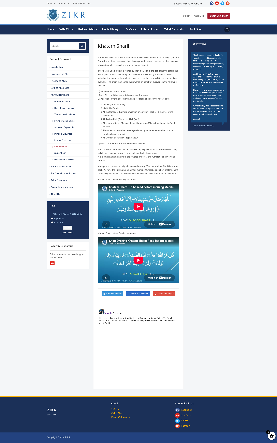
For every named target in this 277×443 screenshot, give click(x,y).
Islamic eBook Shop (82, 3)
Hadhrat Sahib (86, 30)
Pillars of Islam (150, 30)
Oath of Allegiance (60, 88)
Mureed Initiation (62, 101)
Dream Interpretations (62, 187)
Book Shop (195, 30)
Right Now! (59, 219)
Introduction (57, 67)
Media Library (110, 30)
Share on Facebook (139, 294)
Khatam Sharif (61, 147)
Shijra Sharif (60, 153)
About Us (51, 3)
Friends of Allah (59, 81)
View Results (68, 233)
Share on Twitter (114, 294)
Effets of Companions (64, 121)
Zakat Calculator (219, 15)
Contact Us (64, 3)
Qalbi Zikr (199, 15)
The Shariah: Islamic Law (63, 173)
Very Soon (58, 222)
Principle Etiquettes (63, 134)
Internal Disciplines (62, 140)
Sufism (186, 15)
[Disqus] (138, 344)
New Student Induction (64, 108)
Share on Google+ (166, 294)
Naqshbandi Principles (64, 160)
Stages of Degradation (64, 127)
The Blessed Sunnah (61, 166)
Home (50, 30)
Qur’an (130, 30)
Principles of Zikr (59, 74)
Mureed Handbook (60, 95)
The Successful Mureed (65, 114)
